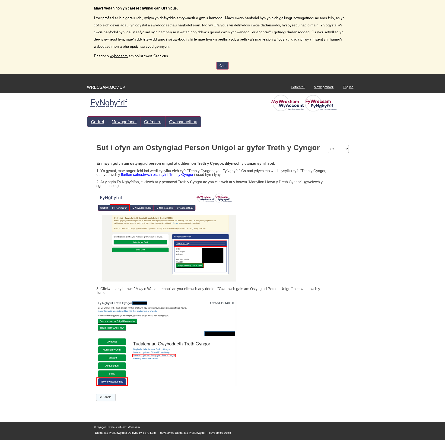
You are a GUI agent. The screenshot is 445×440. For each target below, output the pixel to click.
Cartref (97, 121)
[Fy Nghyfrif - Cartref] (305, 102)
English (348, 87)
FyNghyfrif (108, 102)
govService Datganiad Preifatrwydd (182, 432)
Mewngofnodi (324, 87)
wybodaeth (119, 55)
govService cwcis (220, 432)
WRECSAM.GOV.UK (106, 87)
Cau (222, 65)
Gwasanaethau (183, 121)
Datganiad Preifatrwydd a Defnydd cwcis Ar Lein (125, 432)
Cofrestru (298, 87)
